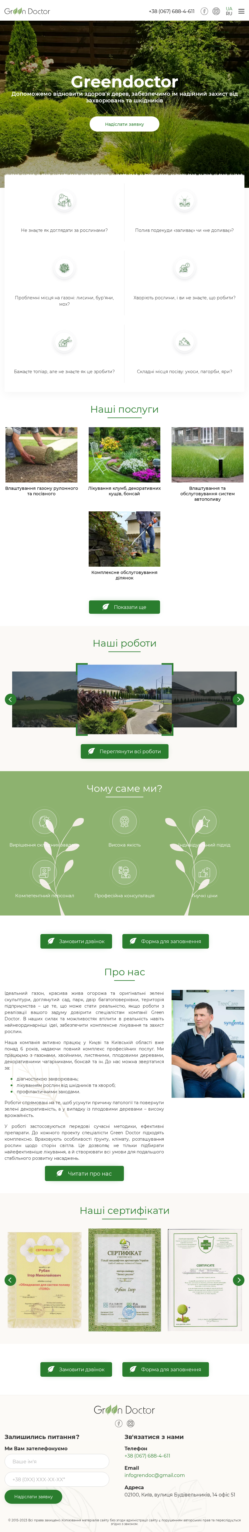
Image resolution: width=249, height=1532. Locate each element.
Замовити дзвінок (81, 941)
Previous (10, 699)
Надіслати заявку (124, 124)
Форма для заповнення (171, 941)
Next (238, 699)
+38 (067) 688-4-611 (172, 11)
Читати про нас (90, 1173)
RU (229, 14)
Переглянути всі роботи (130, 751)
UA (229, 9)
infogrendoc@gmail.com (154, 1475)
